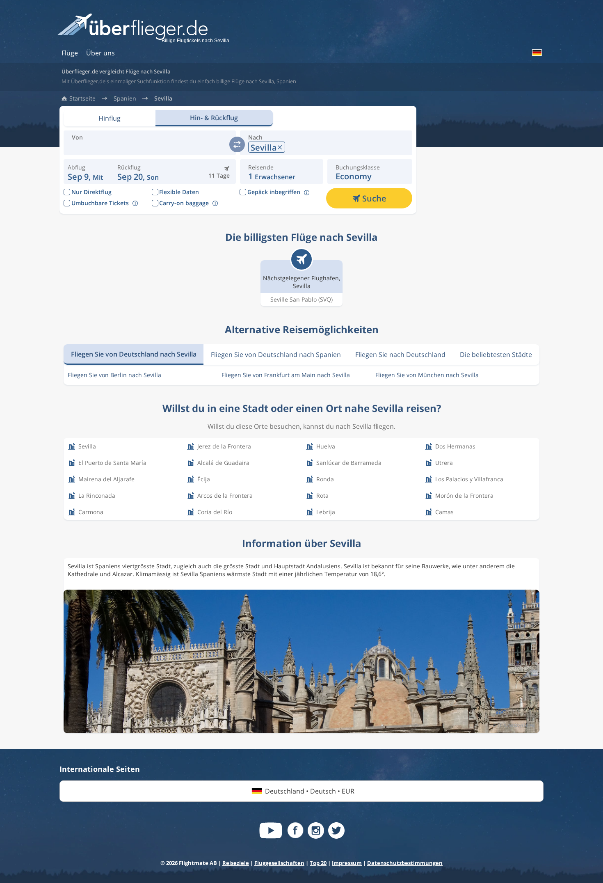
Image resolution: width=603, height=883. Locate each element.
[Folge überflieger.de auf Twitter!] (336, 830)
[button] (138, 171)
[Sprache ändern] (536, 52)
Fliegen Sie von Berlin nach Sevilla (114, 375)
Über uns (100, 52)
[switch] (237, 144)
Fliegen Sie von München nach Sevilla (427, 375)
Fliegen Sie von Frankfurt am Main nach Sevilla (286, 375)
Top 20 (318, 863)
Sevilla (163, 98)
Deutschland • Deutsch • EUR (309, 791)
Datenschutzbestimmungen (405, 863)
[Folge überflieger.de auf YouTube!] (270, 830)
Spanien (125, 98)
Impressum (347, 863)
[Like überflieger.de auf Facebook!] (295, 830)
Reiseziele (235, 863)
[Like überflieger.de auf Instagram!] (316, 830)
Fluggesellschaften (279, 863)
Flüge (70, 52)
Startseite (82, 98)
